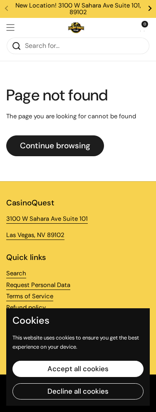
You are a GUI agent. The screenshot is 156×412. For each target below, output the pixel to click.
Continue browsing (55, 145)
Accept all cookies (78, 368)
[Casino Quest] (76, 27)
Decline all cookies (78, 391)
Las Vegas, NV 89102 (35, 235)
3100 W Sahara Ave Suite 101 (47, 219)
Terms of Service (29, 296)
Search (16, 273)
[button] (141, 27)
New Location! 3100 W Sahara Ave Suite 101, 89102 (78, 9)
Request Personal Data (38, 285)
